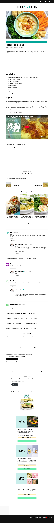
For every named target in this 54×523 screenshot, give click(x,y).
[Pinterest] (28, 173)
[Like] (20, 173)
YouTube (45, 1)
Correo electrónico (23, 347)
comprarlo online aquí (35, 392)
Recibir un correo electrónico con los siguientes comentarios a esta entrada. (19, 354)
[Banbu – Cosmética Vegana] (27, 451)
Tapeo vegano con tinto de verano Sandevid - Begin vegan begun (22, 313)
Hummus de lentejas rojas (13, 147)
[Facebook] (22, 173)
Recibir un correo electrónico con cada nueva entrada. (16, 356)
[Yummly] (31, 173)
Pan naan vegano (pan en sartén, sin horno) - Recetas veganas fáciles (23, 323)
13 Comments (21, 47)
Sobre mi (32, 520)
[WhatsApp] (34, 173)
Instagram (43, 1)
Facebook (38, 1)
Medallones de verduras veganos (41, 216)
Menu (52, 7)
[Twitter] (25, 173)
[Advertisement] (27, 62)
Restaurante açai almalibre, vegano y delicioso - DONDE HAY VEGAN (23, 318)
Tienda (21, 520)
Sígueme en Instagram (4, 511)
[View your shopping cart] (52, 1)
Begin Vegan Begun (10, 47)
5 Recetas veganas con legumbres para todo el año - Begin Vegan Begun (24, 258)
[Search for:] (27, 371)
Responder (13, 240)
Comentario (8, 339)
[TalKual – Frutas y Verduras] (27, 422)
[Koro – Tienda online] (27, 478)
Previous (6, 205)
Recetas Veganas (9, 520)
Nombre (7, 347)
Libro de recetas (26, 520)
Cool (11, 263)
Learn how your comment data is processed (29, 361)
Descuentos (16, 520)
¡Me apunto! (14, 384)
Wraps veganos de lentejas (13, 216)
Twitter (40, 1)
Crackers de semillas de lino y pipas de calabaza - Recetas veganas (23, 328)
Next (48, 205)
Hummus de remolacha (12, 149)
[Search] (42, 372)
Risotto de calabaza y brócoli (27, 216)
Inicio (4, 520)
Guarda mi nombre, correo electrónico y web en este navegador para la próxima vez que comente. (23, 352)
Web (35, 347)
